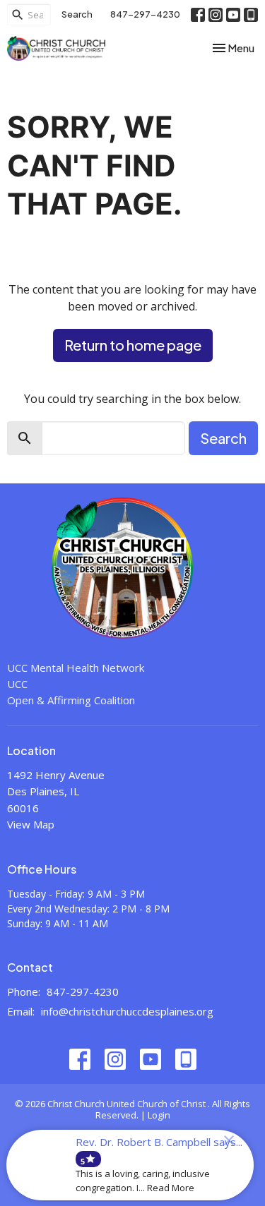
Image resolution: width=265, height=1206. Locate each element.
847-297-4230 (145, 14)
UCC (17, 684)
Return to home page (132, 345)
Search (77, 14)
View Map (30, 824)
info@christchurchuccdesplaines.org (127, 1011)
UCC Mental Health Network (75, 668)
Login (159, 1115)
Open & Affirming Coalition (71, 700)
